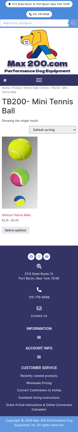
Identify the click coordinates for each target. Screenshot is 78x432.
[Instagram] (39, 256)
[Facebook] (31, 256)
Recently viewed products (39, 376)
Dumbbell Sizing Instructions (39, 397)
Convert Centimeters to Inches (39, 390)
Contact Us (39, 316)
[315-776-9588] (39, 289)
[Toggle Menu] (39, 80)
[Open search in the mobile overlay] (39, 23)
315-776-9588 (39, 297)
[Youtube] (46, 256)
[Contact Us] (39, 308)
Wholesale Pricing (39, 383)
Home (6, 88)
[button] (39, 4)
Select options (15, 230)
